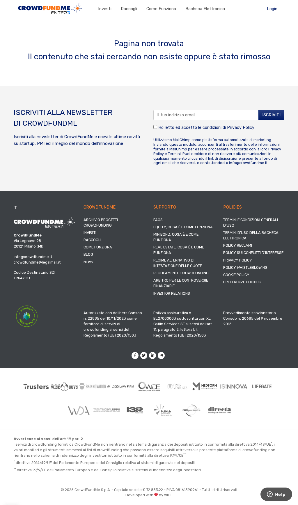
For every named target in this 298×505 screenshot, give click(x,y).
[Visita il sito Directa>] (219, 410)
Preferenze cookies (242, 282)
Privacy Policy (240, 127)
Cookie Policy (236, 275)
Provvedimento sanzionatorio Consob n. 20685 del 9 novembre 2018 (252, 318)
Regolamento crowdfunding (181, 273)
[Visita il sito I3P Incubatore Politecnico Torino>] (134, 410)
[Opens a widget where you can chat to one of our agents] (276, 495)
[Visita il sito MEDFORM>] (205, 386)
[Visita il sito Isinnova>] (233, 386)
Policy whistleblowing (245, 267)
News (88, 262)
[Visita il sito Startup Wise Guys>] (64, 386)
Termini (174, 154)
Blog (88, 254)
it (15, 207)
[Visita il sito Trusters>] (36, 386)
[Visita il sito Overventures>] (177, 386)
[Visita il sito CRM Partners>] (191, 410)
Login (272, 8)
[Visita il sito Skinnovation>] (92, 386)
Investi (104, 8)
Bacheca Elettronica (205, 8)
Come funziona (161, 8)
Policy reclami (237, 245)
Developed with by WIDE (149, 495)
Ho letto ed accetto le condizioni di (205, 127)
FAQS (158, 220)
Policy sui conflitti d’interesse (253, 252)
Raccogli (129, 8)
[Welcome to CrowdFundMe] (50, 8)
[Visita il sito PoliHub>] (163, 410)
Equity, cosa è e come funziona (183, 227)
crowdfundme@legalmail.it (37, 262)
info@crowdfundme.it (248, 163)
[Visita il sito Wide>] (149, 386)
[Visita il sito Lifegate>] (262, 386)
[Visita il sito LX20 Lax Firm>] (120, 386)
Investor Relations (171, 293)
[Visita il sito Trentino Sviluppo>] (106, 410)
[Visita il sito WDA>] (78, 410)
